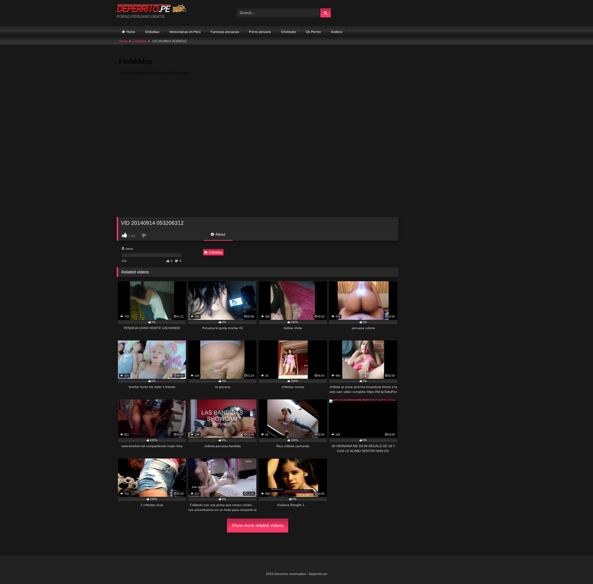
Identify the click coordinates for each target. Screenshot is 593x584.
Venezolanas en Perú (185, 32)
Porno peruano (260, 32)
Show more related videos (258, 525)
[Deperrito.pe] (151, 9)
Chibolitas (152, 32)
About (220, 234)
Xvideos (336, 32)
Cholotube (288, 32)
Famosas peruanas (225, 32)
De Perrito (313, 32)
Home (130, 32)
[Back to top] (579, 570)
